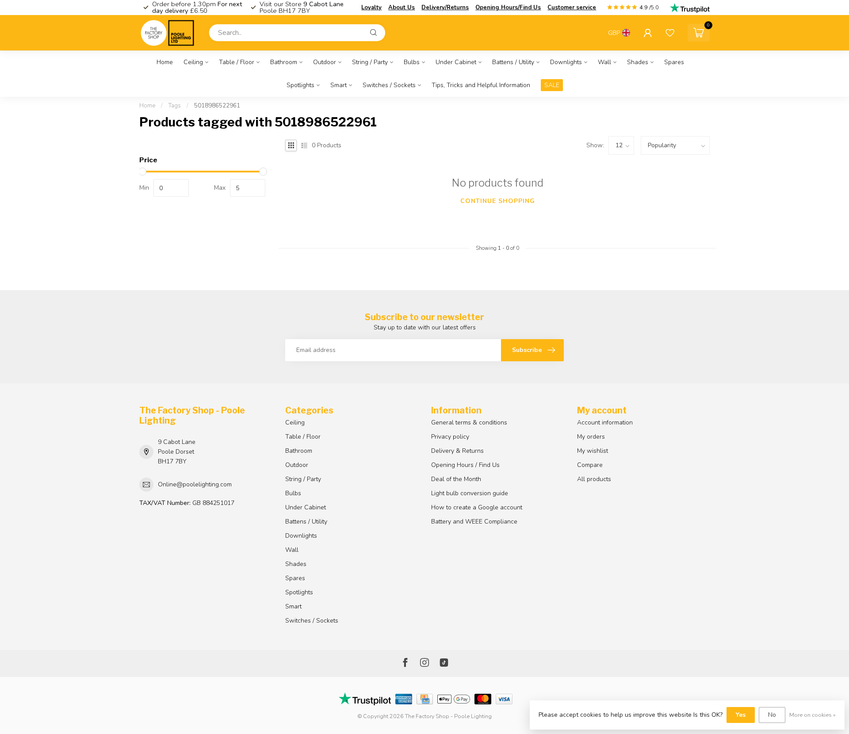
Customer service (571, 7)
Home (165, 62)
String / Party (370, 62)
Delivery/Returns (445, 7)
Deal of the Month (456, 479)
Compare (590, 465)
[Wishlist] (669, 33)
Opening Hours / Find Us (465, 465)
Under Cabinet (456, 62)
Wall (604, 62)
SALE (551, 85)
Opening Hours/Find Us (508, 7)
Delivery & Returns (457, 451)
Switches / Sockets (389, 85)
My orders (591, 436)
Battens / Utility (513, 62)
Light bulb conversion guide (469, 493)
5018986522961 (217, 106)
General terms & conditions (469, 422)
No (772, 715)
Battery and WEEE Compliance (474, 521)
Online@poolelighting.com (195, 484)
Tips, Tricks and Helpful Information (481, 85)
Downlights (566, 62)
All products (594, 479)
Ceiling (193, 62)
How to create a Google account (476, 507)
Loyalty (371, 7)
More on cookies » (812, 715)
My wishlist (592, 451)
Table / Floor (236, 62)
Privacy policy (450, 436)
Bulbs (412, 62)
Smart (338, 85)
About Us (401, 7)
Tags (174, 106)
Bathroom (283, 62)
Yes (741, 715)
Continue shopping (497, 201)
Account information (605, 422)
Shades (637, 62)
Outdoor (324, 62)
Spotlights (300, 85)
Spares (674, 62)
